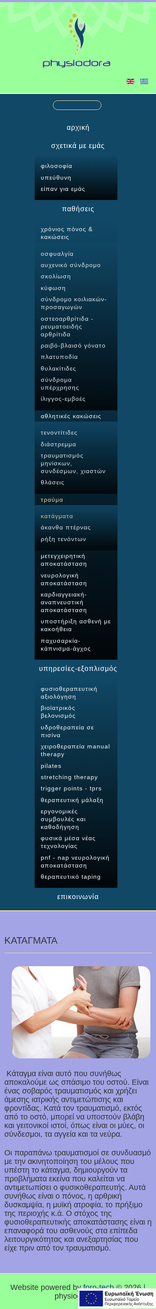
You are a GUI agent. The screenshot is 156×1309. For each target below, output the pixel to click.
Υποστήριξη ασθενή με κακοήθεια (76, 625)
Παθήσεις (78, 209)
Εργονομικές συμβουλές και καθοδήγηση (63, 819)
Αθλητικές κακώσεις (71, 416)
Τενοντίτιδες (59, 432)
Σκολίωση (56, 276)
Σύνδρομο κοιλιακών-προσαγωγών (74, 303)
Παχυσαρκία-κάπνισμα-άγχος (66, 644)
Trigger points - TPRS (71, 788)
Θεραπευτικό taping (71, 876)
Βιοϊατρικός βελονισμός (58, 711)
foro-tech (98, 1287)
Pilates (51, 765)
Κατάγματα (57, 516)
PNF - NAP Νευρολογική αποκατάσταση (75, 861)
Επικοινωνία (78, 896)
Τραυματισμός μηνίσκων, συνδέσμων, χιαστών (73, 463)
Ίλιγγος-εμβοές (63, 398)
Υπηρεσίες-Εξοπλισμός (78, 668)
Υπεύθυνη (56, 177)
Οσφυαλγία (57, 253)
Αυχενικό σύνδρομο (71, 264)
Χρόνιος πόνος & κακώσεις (67, 233)
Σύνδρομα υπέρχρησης (60, 383)
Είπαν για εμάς (63, 188)
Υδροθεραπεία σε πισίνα (67, 731)
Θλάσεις (53, 482)
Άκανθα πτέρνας (66, 527)
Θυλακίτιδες (58, 368)
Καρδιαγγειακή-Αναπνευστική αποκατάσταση (64, 602)
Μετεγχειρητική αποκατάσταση (64, 559)
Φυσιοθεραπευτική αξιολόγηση (69, 692)
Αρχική (78, 127)
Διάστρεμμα (58, 444)
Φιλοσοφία (56, 165)
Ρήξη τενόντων (63, 538)
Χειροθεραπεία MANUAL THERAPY (75, 750)
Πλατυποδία (59, 356)
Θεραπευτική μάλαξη (72, 799)
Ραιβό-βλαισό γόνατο (73, 345)
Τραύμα (52, 499)
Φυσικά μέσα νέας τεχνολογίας (68, 842)
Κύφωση (53, 287)
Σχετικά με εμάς (78, 145)
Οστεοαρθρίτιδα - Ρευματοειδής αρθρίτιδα (67, 326)
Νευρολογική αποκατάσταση (64, 579)
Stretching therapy (69, 777)
